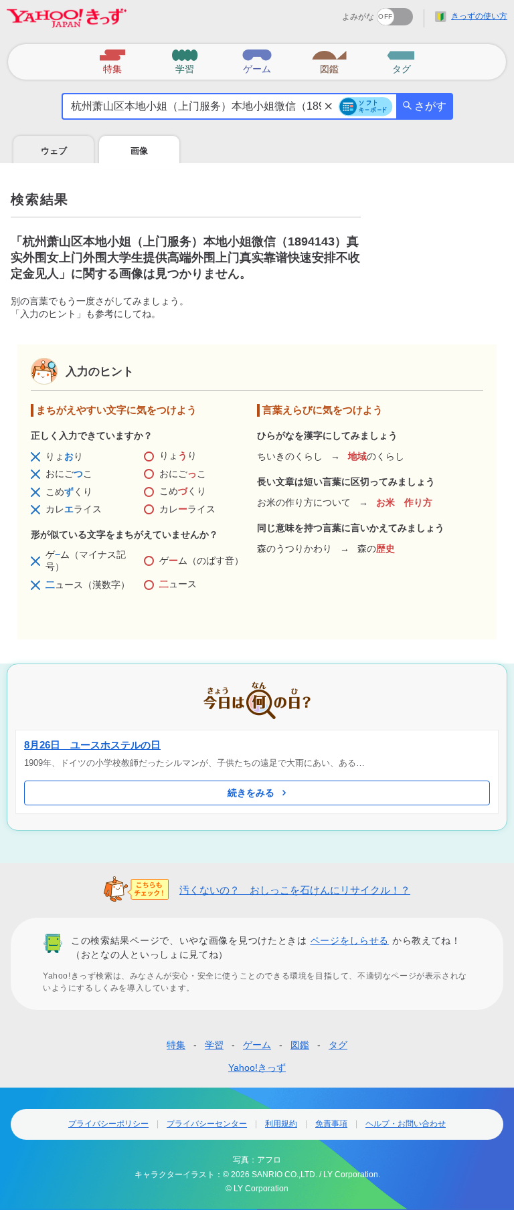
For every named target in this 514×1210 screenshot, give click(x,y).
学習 (214, 1044)
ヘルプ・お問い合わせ (405, 1123)
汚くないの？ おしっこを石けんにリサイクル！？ (294, 890)
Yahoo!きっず (257, 1067)
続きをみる (251, 792)
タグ (338, 1044)
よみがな (358, 16)
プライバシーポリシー (108, 1123)
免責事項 (331, 1123)
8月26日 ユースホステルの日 (92, 744)
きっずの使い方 (479, 16)
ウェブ (54, 151)
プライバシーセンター (207, 1123)
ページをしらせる (350, 940)
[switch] (346, 12)
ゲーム (257, 1044)
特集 (176, 1044)
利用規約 (281, 1123)
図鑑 (299, 1044)
